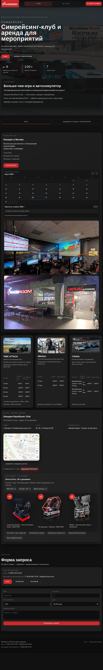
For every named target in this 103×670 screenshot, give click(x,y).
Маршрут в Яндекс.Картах (17, 464)
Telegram (34, 581)
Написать (20, 581)
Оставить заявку (93, 3)
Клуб (5, 56)
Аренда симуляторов (23, 56)
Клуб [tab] (26, 121)
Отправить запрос (51, 623)
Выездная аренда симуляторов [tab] (77, 121)
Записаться (11, 165)
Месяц (95, 206)
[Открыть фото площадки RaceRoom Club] (51, 302)
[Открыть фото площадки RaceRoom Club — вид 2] (51, 247)
